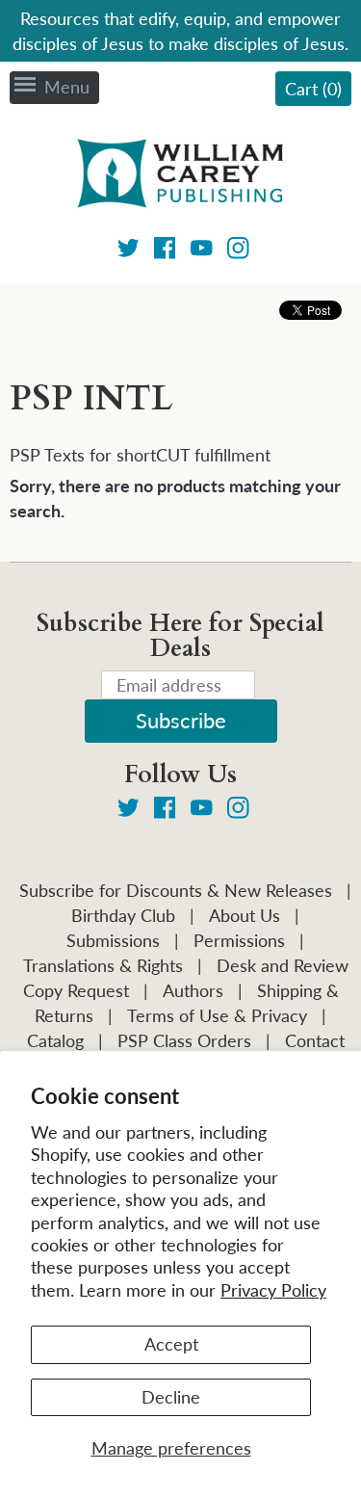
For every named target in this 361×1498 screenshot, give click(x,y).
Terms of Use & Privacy (217, 1015)
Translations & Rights (103, 965)
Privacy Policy (273, 1290)
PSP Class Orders (184, 1040)
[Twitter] (128, 251)
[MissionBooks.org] (181, 176)
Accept (171, 1343)
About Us (244, 915)
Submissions (113, 940)
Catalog (55, 1040)
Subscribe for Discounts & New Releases (175, 890)
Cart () (313, 88)
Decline (171, 1396)
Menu (67, 86)
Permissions (239, 940)
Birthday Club (123, 915)
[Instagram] (238, 251)
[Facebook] (165, 251)
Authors (193, 990)
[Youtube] (202, 251)
